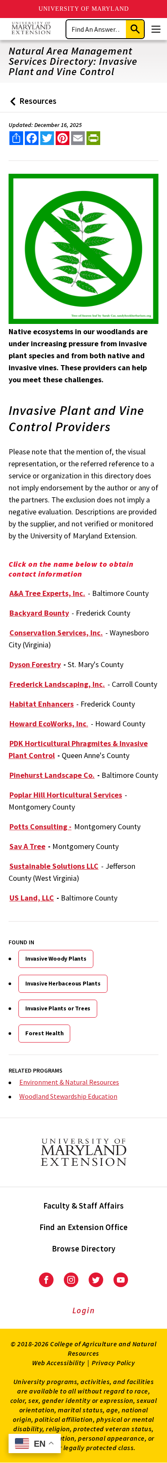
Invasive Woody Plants (55, 958)
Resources (31, 104)
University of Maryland (84, 9)
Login (83, 1310)
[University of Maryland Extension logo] (31, 29)
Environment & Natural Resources (69, 1082)
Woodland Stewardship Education (68, 1096)
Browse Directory (84, 1248)
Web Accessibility (58, 1362)
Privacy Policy (113, 1362)
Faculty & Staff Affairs (83, 1205)
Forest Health (44, 1033)
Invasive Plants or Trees (57, 1008)
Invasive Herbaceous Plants (63, 983)
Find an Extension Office (83, 1227)
